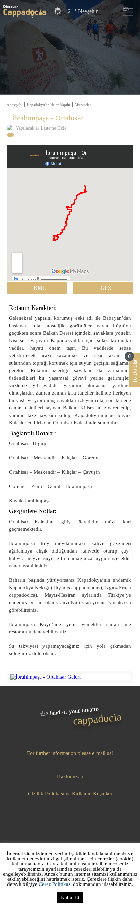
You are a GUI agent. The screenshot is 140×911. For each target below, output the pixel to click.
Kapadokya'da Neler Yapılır (48, 105)
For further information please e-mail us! (70, 753)
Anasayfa (14, 105)
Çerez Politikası (55, 884)
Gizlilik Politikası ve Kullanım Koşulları (70, 793)
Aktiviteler (82, 105)
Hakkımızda (70, 776)
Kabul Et (70, 897)
